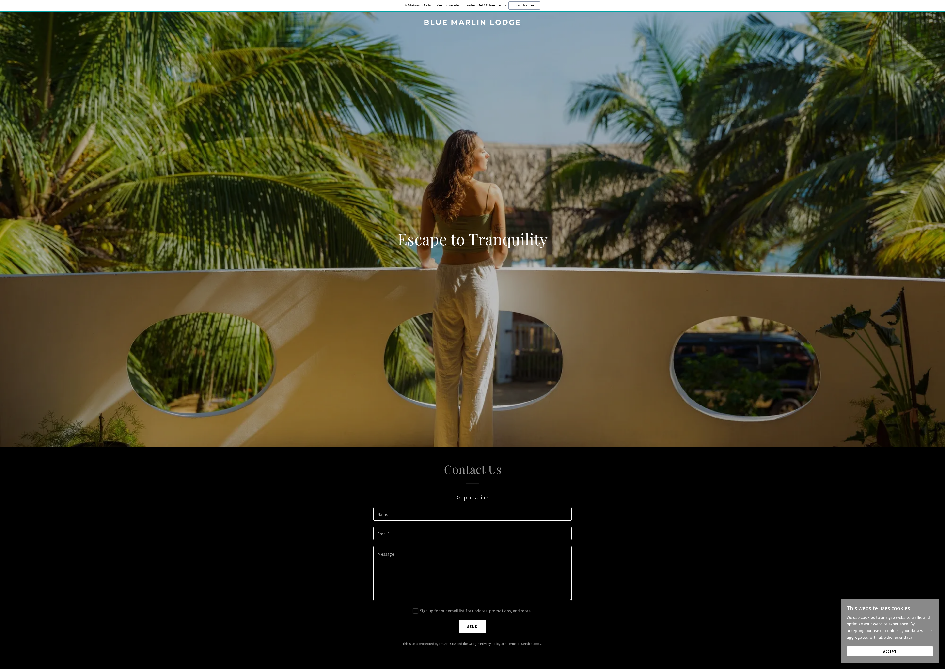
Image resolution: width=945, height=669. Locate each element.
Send (472, 626)
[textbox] (472, 514)
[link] (472, 23)
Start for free (524, 5)
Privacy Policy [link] (490, 643)
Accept (890, 651)
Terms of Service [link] (520, 643)
